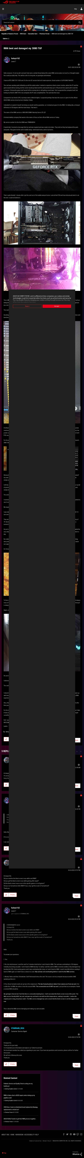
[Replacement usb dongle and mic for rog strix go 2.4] (80, 752)
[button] (6, 739)
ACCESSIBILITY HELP (31, 1135)
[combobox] (42, 22)
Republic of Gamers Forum (10, 34)
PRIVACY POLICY (47, 1141)
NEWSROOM (19, 1135)
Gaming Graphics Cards (11, 1089)
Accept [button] (56, 306)
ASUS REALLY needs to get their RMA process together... (20, 1119)
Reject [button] (27, 306)
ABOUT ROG (5, 1135)
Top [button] (5, 1153)
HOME (12, 1135)
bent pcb (8, 731)
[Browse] (4, 8)
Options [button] (5, 38)
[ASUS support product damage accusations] (77, 752)
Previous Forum (44, 34)
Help (75, 9)
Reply (76, 740)
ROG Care (23, 34)
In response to (21, 913)
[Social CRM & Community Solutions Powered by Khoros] (77, 1153)
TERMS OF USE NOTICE (35, 1141)
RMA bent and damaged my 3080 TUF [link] (62, 34)
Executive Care (32, 34)
